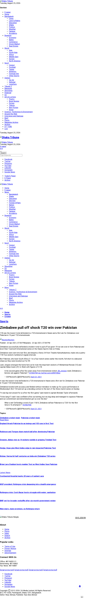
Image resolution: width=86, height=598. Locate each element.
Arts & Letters (10, 97)
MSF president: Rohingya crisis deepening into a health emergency (28, 484)
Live (6, 129)
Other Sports (14, 76)
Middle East (13, 57)
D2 (5, 95)
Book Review (14, 101)
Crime (11, 19)
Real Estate (13, 46)
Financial (7, 93)
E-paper (7, 12)
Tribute (12, 105)
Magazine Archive (11, 122)
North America (14, 61)
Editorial (12, 82)
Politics (12, 27)
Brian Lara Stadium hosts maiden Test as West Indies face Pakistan (28, 464)
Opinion (7, 78)
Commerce (13, 42)
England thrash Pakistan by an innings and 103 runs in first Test (27, 423)
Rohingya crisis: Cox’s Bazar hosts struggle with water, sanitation (28, 492)
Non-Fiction (13, 108)
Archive (7, 124)
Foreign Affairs (15, 203)
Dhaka (11, 25)
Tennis (11, 69)
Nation (11, 205)
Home (6, 14)
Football (12, 67)
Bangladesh (9, 16)
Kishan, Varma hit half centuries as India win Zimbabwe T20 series (27, 456)
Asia (10, 50)
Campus (12, 31)
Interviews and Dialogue (13, 116)
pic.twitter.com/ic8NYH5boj (49, 373)
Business (7, 35)
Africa (11, 55)
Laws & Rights (14, 21)
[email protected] (7, 570)
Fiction (11, 103)
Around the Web (10, 114)
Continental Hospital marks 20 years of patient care (22, 476)
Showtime (8, 91)
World (6, 48)
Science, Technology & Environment (18, 112)
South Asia (13, 52)
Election (12, 201)
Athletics (12, 71)
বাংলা (1, 149)
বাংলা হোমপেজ (80, 517)
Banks (11, 40)
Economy (12, 38)
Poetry (11, 99)
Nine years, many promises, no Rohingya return (20, 509)
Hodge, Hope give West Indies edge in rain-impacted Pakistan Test (28, 448)
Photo (6, 120)
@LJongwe (62, 371)
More (6, 288)
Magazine (8, 88)
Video (6, 533)
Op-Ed (11, 80)
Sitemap (7, 551)
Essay (11, 110)
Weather (12, 29)
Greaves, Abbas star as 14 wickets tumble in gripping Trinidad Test (28, 440)
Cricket (12, 65)
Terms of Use (9, 546)
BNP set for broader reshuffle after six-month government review (28, 501)
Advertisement (10, 553)
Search (7, 536)
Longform (13, 84)
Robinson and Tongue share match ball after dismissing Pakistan (27, 432)
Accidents (13, 33)
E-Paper (7, 178)
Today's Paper (10, 176)
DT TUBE (8, 127)
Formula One (14, 74)
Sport (6, 63)
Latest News (5, 473)
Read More (4, 420)
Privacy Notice (10, 548)
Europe (11, 59)
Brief (6, 118)
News (6, 192)
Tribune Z (8, 86)
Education (13, 23)
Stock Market (14, 44)
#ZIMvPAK (33, 373)
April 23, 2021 (36, 377)
